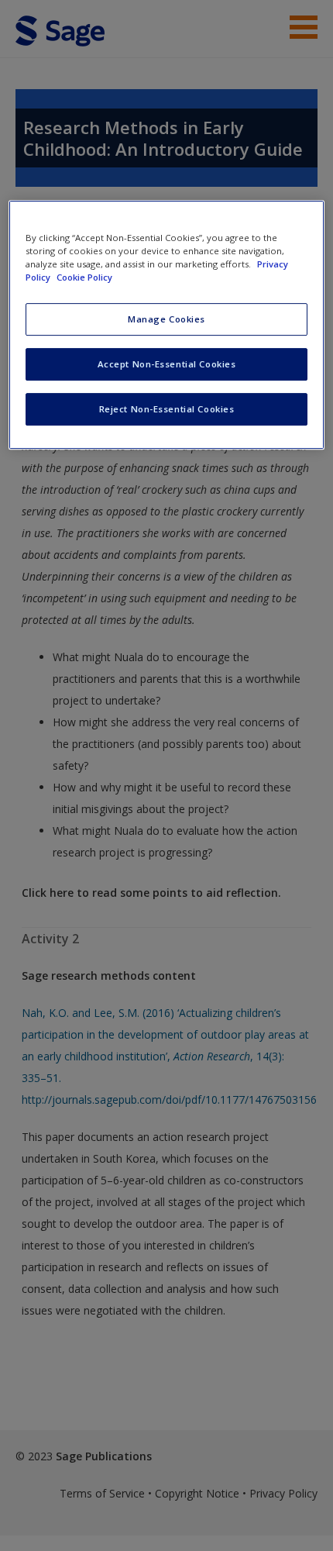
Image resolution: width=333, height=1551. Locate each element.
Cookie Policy (84, 277)
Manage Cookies (166, 320)
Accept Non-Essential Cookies (167, 364)
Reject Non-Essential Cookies (167, 409)
